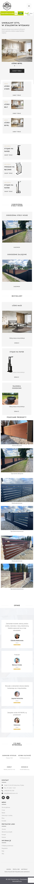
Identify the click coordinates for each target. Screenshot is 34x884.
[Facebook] (3, 797)
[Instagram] (7, 797)
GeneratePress (17, 881)
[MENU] (29, 6)
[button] (3, 52)
